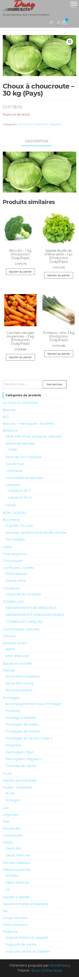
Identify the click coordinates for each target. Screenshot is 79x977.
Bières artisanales (20, 444)
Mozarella (13, 745)
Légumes (55, 124)
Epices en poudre (17, 664)
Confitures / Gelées (18, 568)
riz (7, 890)
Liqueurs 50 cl (19, 498)
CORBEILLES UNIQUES (24, 622)
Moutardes (12, 828)
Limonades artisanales (24, 478)
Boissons (10, 431)
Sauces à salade (16, 897)
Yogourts (10, 932)
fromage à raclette (21, 718)
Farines (9, 670)
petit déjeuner (17, 656)
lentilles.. (13, 876)
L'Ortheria (14, 471)
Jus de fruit (15, 464)
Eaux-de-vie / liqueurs (24, 457)
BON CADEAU (14, 513)
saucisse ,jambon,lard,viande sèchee (36, 533)
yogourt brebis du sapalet (27, 938)
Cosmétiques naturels (21, 629)
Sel (5, 911)
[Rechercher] (51, 22)
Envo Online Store (47, 971)
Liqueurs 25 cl (19, 491)
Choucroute (12, 561)
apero (10, 649)
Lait (6, 808)
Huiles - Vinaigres (17, 787)
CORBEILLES (13, 602)
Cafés (7, 547)
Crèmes (9, 636)
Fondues (13, 711)
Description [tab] (36, 141)
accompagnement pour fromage (33, 704)
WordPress (59, 965)
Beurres (9, 410)
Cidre (12, 450)
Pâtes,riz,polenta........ (19, 870)
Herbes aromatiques (20, 780)
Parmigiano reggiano (24, 759)
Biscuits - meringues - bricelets (28, 424)
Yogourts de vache (21, 945)
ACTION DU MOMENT (33, 124)
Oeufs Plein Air (18, 855)
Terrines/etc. (16, 539)
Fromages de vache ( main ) (29, 738)
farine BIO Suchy (19, 683)
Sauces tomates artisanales (25, 904)
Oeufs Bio (13, 848)
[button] (69, 41)
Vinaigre (13, 800)
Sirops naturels (15, 918)
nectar (11, 505)
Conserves (11, 588)
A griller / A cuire (19, 526)
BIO (6, 417)
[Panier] (64, 23)
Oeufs (7, 842)
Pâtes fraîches (17, 883)
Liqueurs (13, 485)
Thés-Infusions (15, 925)
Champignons (15, 554)
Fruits (7, 774)
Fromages (11, 698)
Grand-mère (16, 581)
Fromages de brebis (22, 724)
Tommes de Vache (21, 766)
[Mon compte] (59, 22)
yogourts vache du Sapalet (28, 951)
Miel (6, 822)
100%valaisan (17, 574)
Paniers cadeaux (16, 863)
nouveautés (12, 835)
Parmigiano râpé (20, 752)
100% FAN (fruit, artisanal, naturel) (33, 437)
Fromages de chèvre (23, 731)
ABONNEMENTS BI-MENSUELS (31, 608)
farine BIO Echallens (23, 677)
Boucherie (11, 520)
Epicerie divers (15, 643)
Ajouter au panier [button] (20, 271)
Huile (10, 793)
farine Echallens (19, 690)
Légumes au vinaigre (23, 594)
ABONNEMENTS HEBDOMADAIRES (35, 615)
